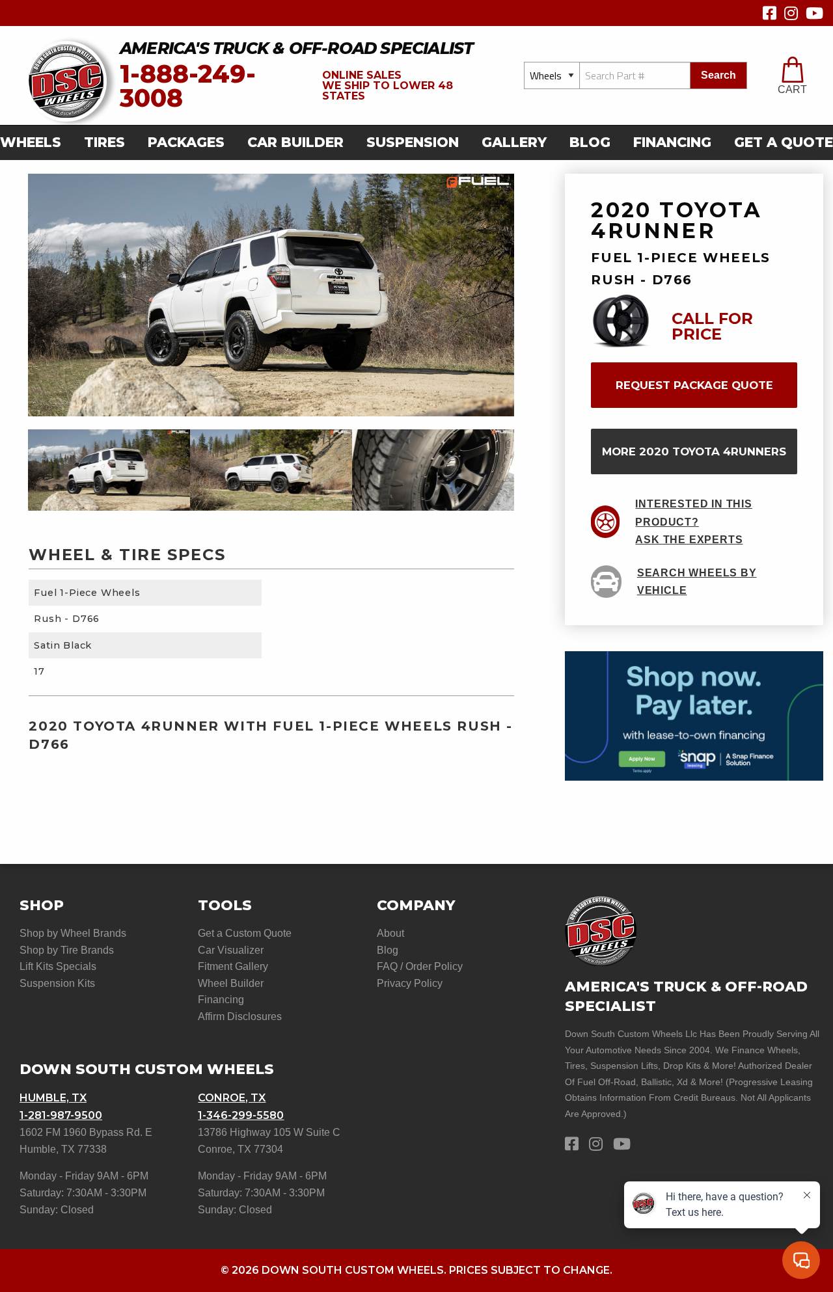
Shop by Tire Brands (67, 950)
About (390, 933)
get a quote (783, 142)
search (718, 75)
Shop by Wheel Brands (73, 933)
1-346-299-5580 (241, 1115)
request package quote (694, 385)
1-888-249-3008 (188, 86)
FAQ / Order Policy (420, 966)
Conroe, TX (232, 1098)
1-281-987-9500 (61, 1115)
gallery (514, 142)
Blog (589, 142)
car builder (295, 142)
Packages (186, 142)
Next (523, 470)
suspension (412, 142)
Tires (104, 142)
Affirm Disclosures (240, 1016)
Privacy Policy (410, 983)
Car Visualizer (231, 950)
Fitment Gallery (233, 966)
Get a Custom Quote (245, 933)
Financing (672, 142)
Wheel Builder (231, 983)
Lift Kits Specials (58, 966)
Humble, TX (53, 1098)
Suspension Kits (57, 983)
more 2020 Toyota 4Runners (694, 451)
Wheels (30, 142)
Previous (18, 470)
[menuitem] (34, 143)
